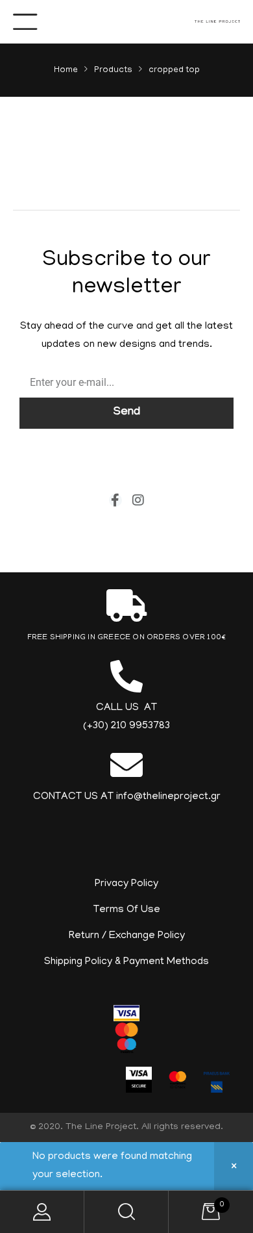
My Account (42, 1212)
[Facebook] (115, 500)
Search (126, 1212)
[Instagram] (138, 500)
